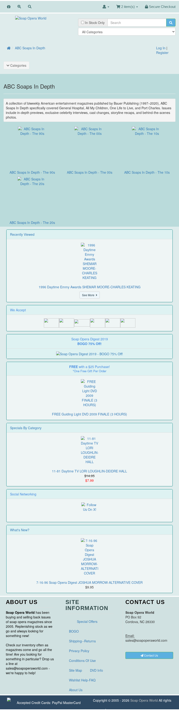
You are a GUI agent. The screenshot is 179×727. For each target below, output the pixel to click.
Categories (17, 65)
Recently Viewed (22, 234)
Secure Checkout (162, 7)
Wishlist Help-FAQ (82, 680)
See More (89, 295)
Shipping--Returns (82, 641)
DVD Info (96, 670)
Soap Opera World (144, 700)
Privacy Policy (79, 650)
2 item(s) (128, 7)
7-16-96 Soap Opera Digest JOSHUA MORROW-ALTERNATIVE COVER (89, 582)
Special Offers (87, 621)
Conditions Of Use (82, 660)
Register (162, 52)
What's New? (19, 530)
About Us (76, 689)
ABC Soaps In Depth (30, 48)
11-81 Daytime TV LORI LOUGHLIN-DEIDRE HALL (89, 471)
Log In (160, 48)
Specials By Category (25, 427)
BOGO (74, 631)
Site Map (75, 670)
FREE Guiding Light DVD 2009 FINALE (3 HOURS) (89, 414)
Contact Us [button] (150, 655)
